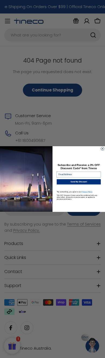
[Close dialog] (102, 148)
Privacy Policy (86, 192)
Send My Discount (79, 182)
